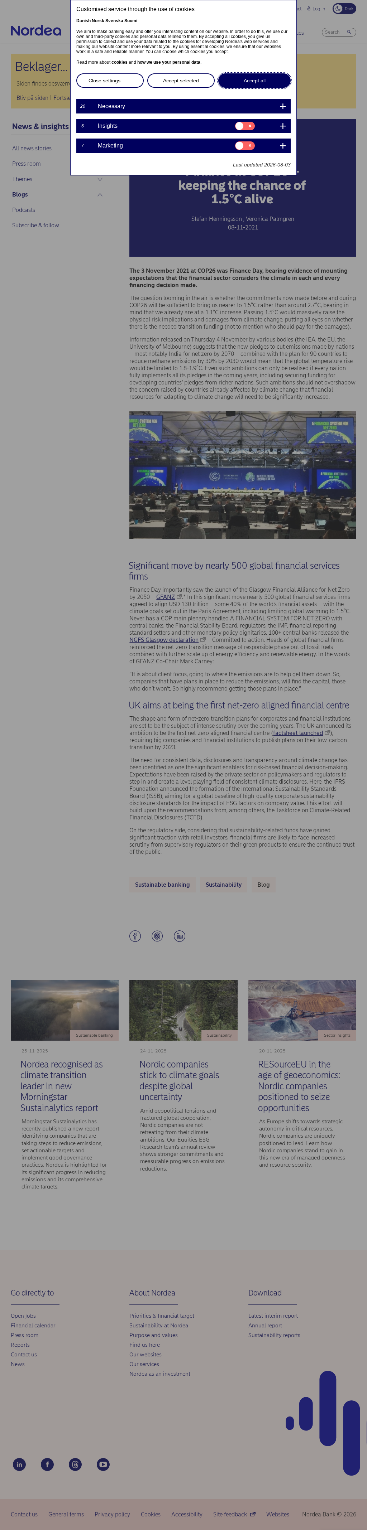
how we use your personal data (168, 62)
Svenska (114, 20)
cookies (119, 62)
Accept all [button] (255, 80)
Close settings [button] (104, 80)
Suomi (130, 20)
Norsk (98, 20)
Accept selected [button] (181, 80)
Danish (83, 20)
